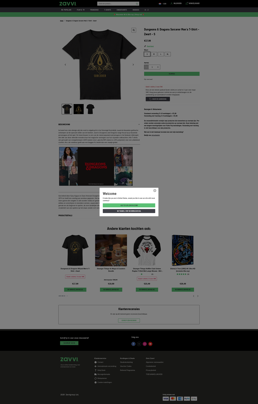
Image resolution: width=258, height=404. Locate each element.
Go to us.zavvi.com (129, 205)
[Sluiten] (155, 190)
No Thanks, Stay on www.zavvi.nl (129, 211)
